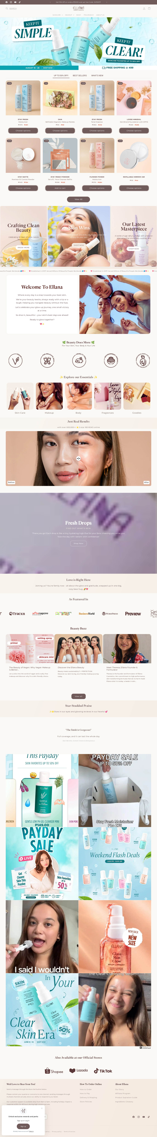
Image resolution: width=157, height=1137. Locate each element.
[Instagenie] (145, 1048)
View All (78, 199)
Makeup (49, 413)
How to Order (86, 1089)
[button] (8, 8)
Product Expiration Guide (126, 1097)
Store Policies (86, 1102)
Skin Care (20, 413)
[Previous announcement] (50, 2)
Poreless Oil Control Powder (23, 178)
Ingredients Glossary (124, 1102)
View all (78, 696)
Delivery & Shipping (88, 1097)
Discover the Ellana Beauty (71, 667)
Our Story (119, 1089)
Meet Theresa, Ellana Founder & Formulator (122, 668)
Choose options (23, 130)
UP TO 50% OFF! (61, 76)
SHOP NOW (79, 245)
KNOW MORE (23, 247)
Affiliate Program (122, 1093)
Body (78, 413)
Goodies (136, 413)
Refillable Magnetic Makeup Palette (60, 120)
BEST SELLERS (80, 76)
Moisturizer (23, 120)
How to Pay (85, 1093)
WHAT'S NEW (97, 76)
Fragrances (108, 413)
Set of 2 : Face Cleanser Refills (60, 178)
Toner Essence (97, 120)
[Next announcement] (106, 2)
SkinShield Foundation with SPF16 (134, 120)
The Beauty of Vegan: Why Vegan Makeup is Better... (29, 668)
